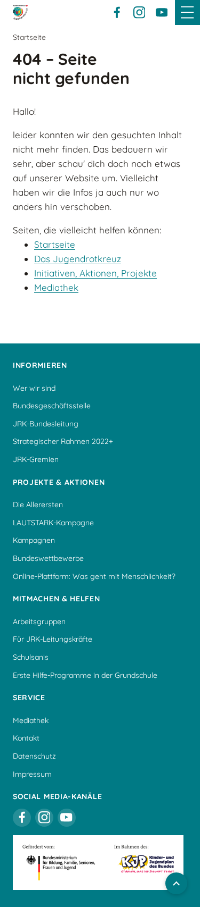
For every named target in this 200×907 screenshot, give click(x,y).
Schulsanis (31, 657)
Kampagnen (34, 540)
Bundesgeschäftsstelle (52, 405)
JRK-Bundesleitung (45, 424)
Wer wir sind (34, 388)
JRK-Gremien (36, 459)
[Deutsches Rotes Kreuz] (20, 12)
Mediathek (56, 287)
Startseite (54, 244)
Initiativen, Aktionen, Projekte (95, 273)
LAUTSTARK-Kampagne (53, 522)
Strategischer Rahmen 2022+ (63, 441)
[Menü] (187, 12)
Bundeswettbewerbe (48, 558)
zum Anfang (176, 883)
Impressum (32, 774)
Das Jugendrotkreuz (77, 258)
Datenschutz (34, 756)
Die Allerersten (38, 504)
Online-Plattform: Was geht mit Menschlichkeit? (94, 576)
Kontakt (26, 738)
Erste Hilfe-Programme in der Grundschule (85, 675)
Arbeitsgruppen (39, 621)
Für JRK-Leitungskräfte (52, 639)
